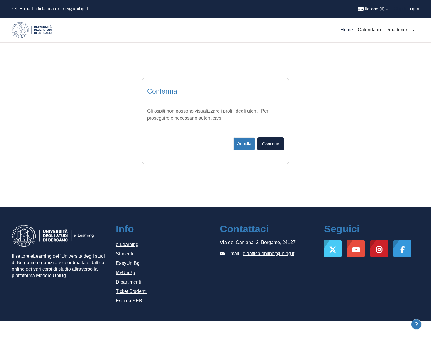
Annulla (244, 143)
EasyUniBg (128, 263)
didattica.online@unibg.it (62, 8)
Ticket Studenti (131, 291)
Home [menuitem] (346, 29)
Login (413, 8)
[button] (373, 9)
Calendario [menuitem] (369, 29)
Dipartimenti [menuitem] (398, 29)
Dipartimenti (128, 281)
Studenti (124, 253)
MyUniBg (125, 272)
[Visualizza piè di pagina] (416, 324)
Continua (270, 143)
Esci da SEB (129, 300)
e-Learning (127, 244)
